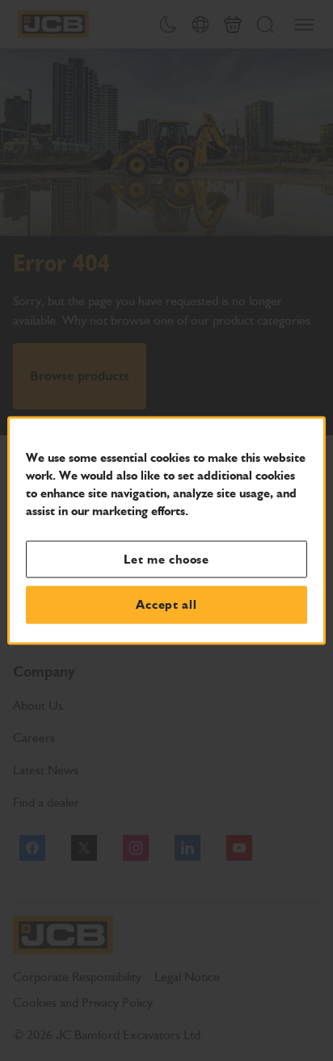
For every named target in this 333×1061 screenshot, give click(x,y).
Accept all (166, 605)
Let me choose (166, 558)
